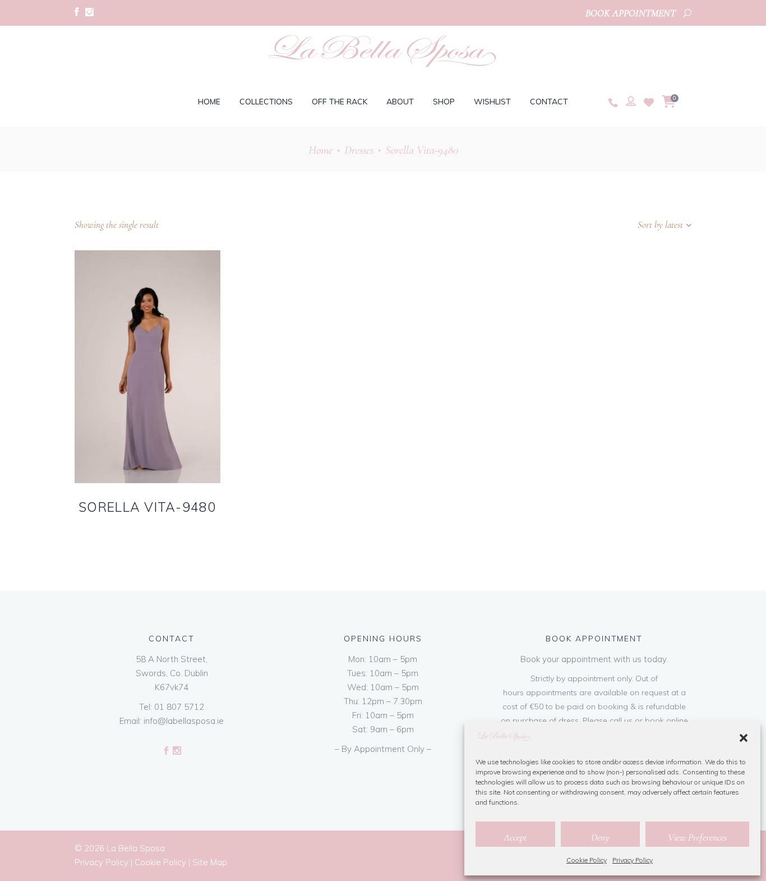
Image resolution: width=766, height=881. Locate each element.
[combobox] (621, 225)
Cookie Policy (586, 860)
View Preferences (697, 837)
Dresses (358, 150)
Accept (515, 837)
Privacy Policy (632, 860)
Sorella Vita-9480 (147, 507)
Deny (600, 837)
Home (320, 150)
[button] (743, 738)
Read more (126, 524)
